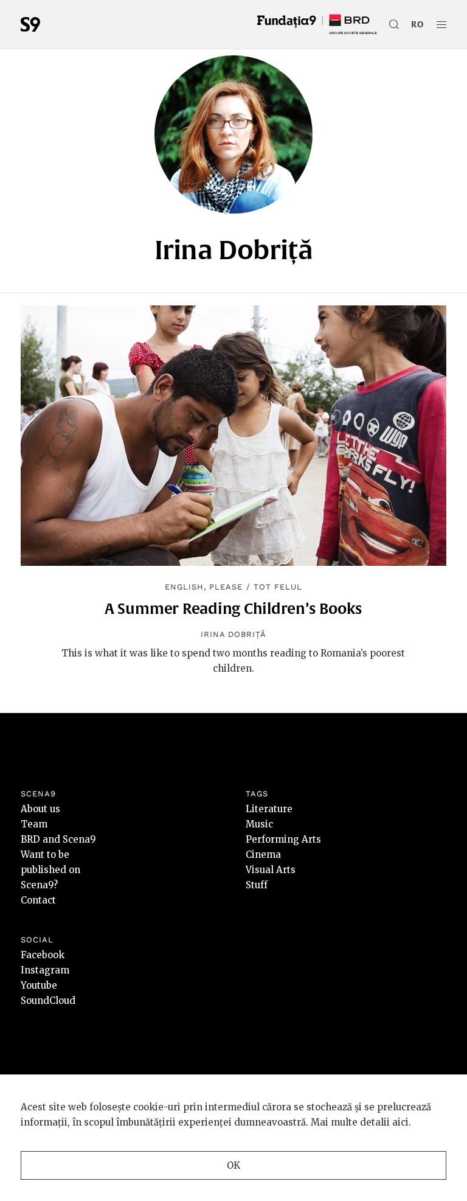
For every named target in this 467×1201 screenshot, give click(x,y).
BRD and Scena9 (58, 839)
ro (417, 24)
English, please (204, 586)
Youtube (39, 985)
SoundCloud (48, 1000)
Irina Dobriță (234, 634)
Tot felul (278, 586)
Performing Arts (283, 839)
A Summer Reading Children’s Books (233, 608)
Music (259, 824)
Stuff (257, 885)
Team (34, 824)
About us (40, 809)
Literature (269, 809)
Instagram (45, 970)
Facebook (42, 955)
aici (400, 1122)
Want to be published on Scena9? (50, 870)
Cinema (263, 854)
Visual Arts (271, 870)
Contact (38, 900)
